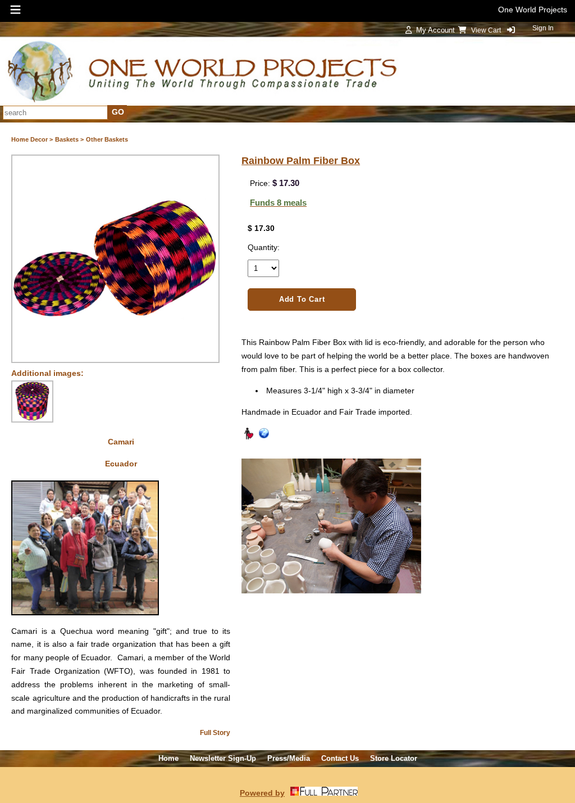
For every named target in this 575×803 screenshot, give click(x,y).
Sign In (543, 27)
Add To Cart (302, 299)
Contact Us (340, 758)
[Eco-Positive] (264, 437)
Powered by (262, 792)
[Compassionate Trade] (248, 437)
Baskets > (69, 139)
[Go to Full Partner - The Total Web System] (324, 792)
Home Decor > (32, 139)
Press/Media (288, 758)
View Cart (487, 30)
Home (168, 758)
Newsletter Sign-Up (223, 758)
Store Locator (393, 758)
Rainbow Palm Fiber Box (300, 160)
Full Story (215, 733)
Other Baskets (107, 139)
